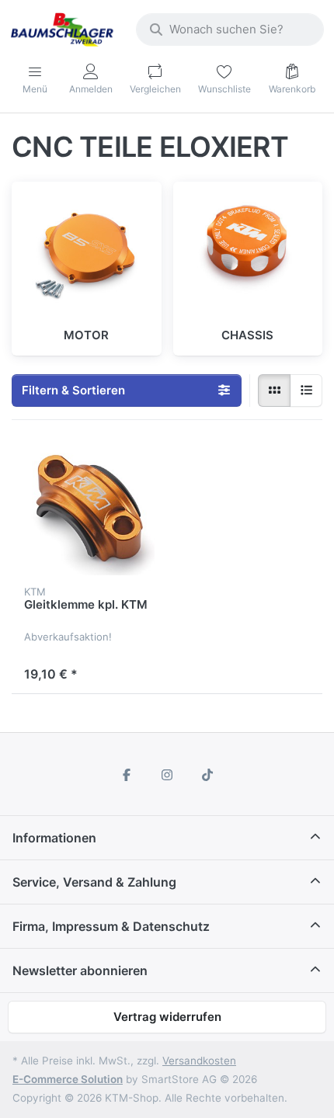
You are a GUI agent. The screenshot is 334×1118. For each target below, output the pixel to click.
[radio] (274, 390)
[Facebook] (127, 775)
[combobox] (230, 29)
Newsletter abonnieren (80, 970)
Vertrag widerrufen (167, 1016)
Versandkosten (199, 1060)
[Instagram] (167, 775)
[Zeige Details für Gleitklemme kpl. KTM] (89, 510)
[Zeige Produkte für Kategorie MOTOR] (86, 256)
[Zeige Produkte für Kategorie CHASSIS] (248, 256)
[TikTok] (207, 775)
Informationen (54, 837)
